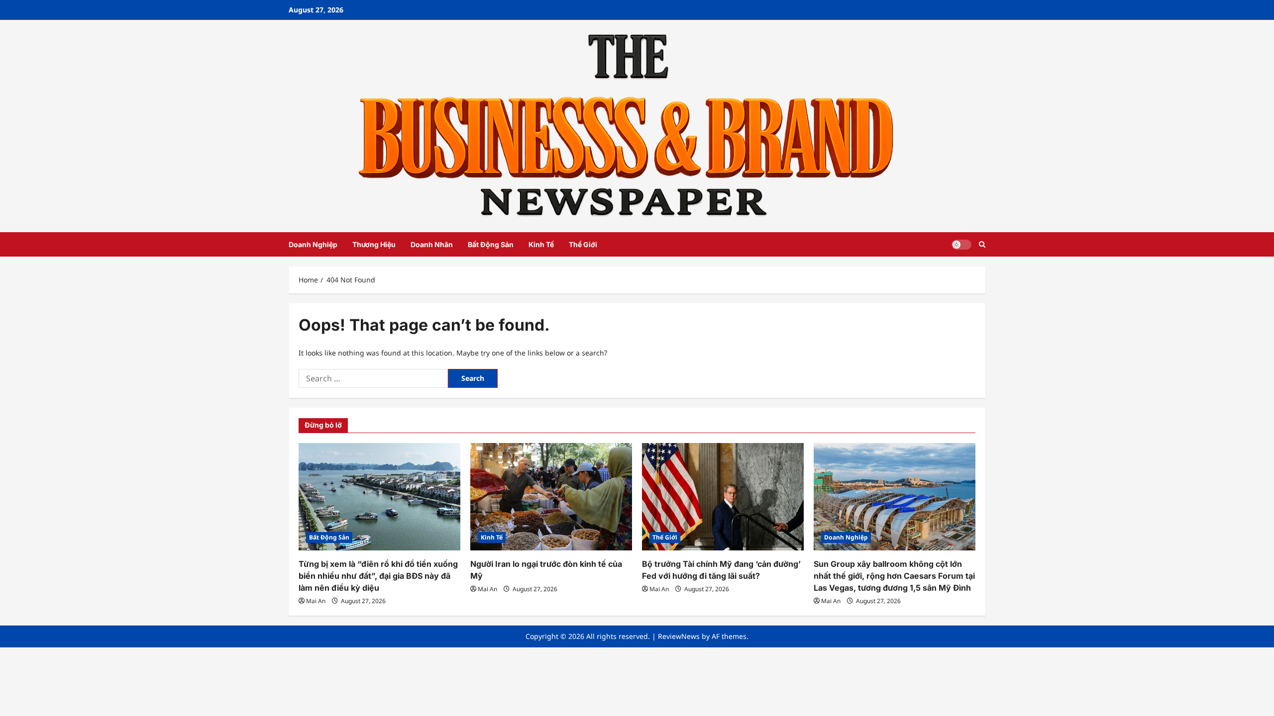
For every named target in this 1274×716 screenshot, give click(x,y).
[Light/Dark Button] (961, 245)
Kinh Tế (541, 244)
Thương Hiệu (374, 244)
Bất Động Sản (491, 244)
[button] (982, 244)
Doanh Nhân (432, 244)
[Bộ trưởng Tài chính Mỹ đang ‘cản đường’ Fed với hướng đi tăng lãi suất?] (723, 497)
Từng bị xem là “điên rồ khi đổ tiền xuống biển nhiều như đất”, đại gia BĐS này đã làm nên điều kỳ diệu (378, 576)
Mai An (315, 601)
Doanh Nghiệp (313, 244)
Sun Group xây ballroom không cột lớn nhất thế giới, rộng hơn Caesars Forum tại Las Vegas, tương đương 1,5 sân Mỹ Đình (894, 576)
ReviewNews (679, 636)
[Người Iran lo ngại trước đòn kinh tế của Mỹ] (551, 497)
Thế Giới (583, 244)
